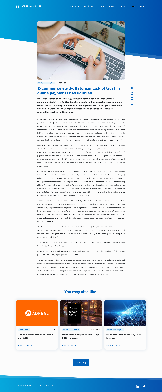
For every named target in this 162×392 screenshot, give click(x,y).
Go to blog (81, 362)
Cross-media (24, 330)
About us (74, 6)
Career (101, 6)
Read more (23, 345)
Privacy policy (24, 385)
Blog (111, 6)
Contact (122, 6)
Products (88, 6)
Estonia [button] (138, 6)
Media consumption (46, 83)
